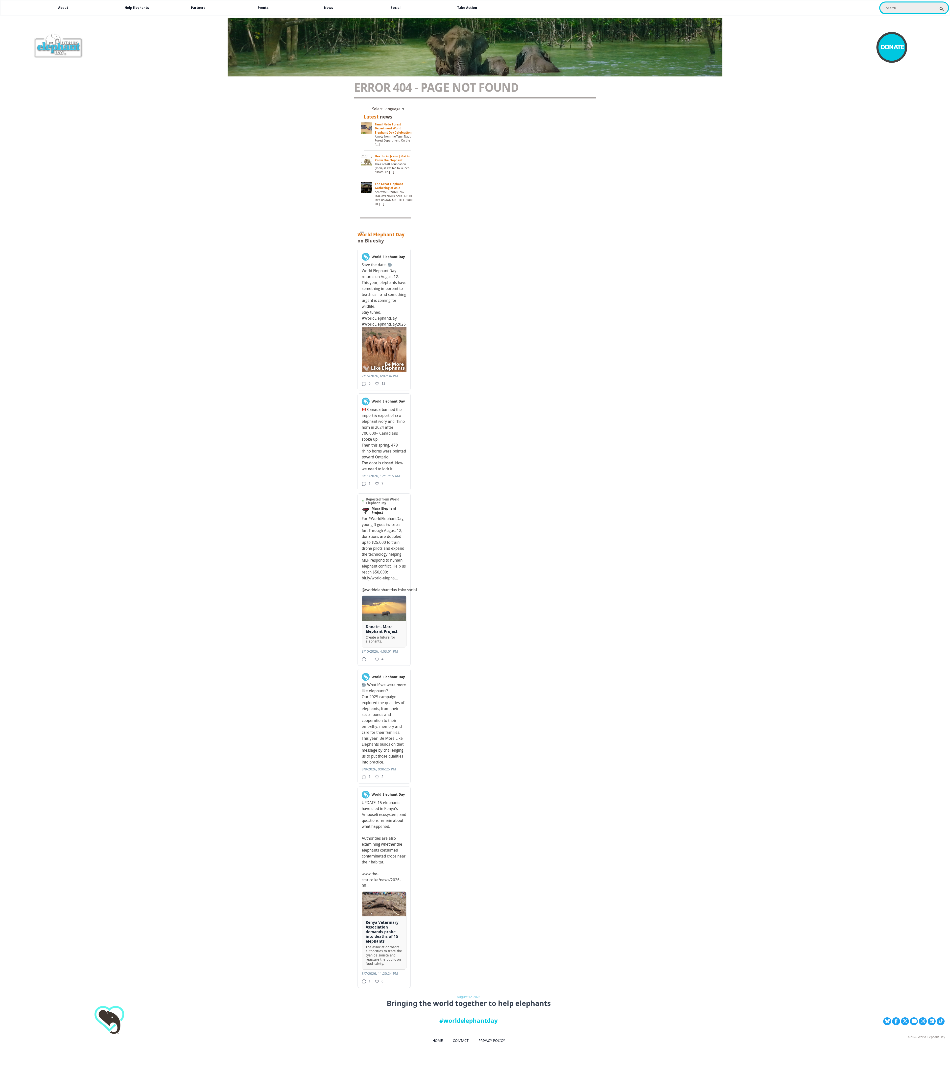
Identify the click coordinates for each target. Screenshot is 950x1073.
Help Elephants (137, 8)
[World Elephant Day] (59, 46)
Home (437, 1040)
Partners (198, 8)
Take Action (467, 8)
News (328, 8)
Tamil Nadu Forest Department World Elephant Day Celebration (393, 128)
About (63, 8)
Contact (461, 1040)
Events (263, 8)
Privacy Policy (491, 1040)
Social (396, 8)
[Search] (941, 8)
